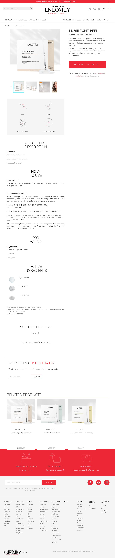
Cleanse (30, 505)
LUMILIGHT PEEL (21, 430)
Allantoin (54, 519)
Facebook (90, 482)
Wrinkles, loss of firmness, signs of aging (20, 507)
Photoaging (19, 523)
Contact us (104, 506)
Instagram (106, 482)
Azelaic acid (55, 505)
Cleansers (7, 505)
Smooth (30, 507)
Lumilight (55, 530)
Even (29, 516)
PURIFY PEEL (51, 430)
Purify (29, 526)
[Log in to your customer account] (99, 9)
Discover (21, 448)
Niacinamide (55, 533)
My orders (92, 506)
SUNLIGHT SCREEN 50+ (37, 205)
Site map (64, 551)
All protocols (43, 530)
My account (92, 508)
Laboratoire (102, 20)
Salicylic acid (55, 516)
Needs (43, 20)
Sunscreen (7, 512)
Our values (80, 507)
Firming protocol (44, 509)
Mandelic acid (56, 512)
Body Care (7, 521)
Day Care (6, 507)
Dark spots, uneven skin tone (19, 514)
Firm (29, 514)
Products (7, 502)
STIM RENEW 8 (20, 207)
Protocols (44, 502)
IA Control (55, 528)
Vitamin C (55, 538)
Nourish (30, 523)
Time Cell (55, 542)
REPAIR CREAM (46, 215)
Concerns (19, 502)
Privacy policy (87, 551)
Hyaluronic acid (56, 509)
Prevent (30, 509)
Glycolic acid (55, 507)
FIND (38, 376)
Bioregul (54, 521)
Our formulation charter (80, 518)
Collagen (54, 526)
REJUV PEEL (81, 430)
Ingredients (68, 20)
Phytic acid (55, 514)
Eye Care (6, 519)
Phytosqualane (56, 535)
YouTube (98, 482)
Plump (30, 512)
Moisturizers (7, 516)
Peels (78, 20)
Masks (6, 514)
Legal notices (57, 551)
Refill (5, 526)
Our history (80, 504)
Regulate (30, 528)
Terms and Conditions (74, 551)
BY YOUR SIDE (88, 20)
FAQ (93, 551)
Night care (7, 509)
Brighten (30, 519)
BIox (53, 523)
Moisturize (31, 521)
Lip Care (6, 523)
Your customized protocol (104, 510)
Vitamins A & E (56, 540)
